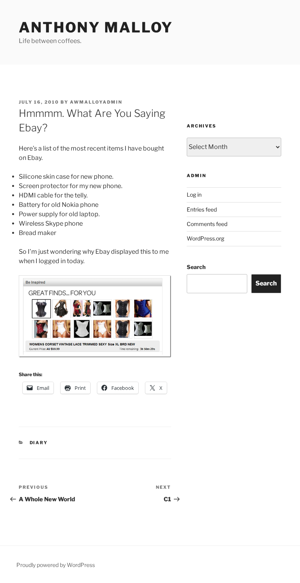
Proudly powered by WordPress (55, 564)
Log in (194, 194)
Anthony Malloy (96, 27)
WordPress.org (205, 238)
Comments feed (207, 224)
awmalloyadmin (96, 102)
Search (196, 267)
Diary (39, 442)
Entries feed (202, 209)
